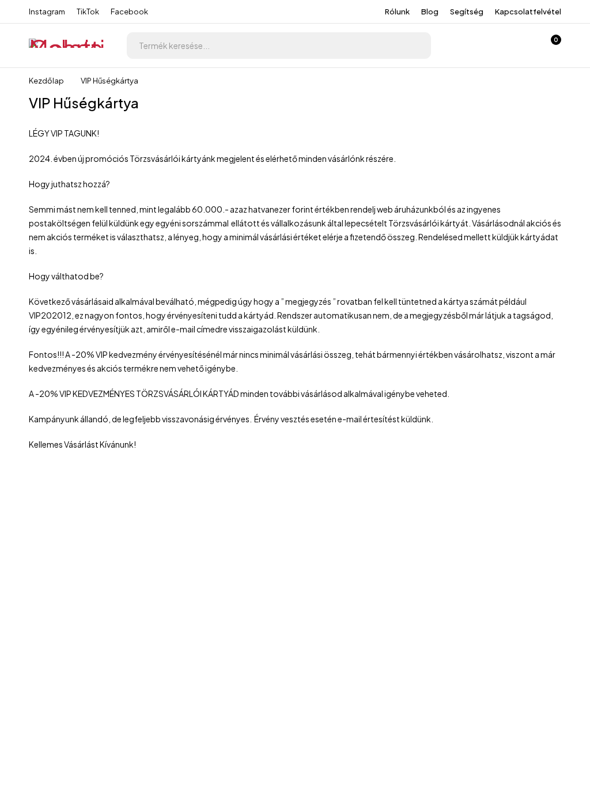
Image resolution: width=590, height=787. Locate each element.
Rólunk (397, 11)
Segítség (466, 11)
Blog (429, 11)
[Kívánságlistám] (519, 45)
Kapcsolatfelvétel (528, 11)
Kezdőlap (46, 80)
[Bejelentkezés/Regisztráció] (489, 45)
